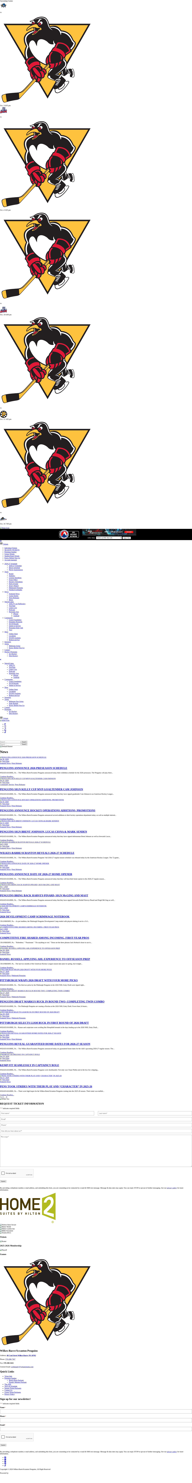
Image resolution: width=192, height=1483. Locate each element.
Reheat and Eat (14, 640)
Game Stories (13, 596)
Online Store (13, 634)
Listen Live (13, 608)
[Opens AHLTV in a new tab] (109, 535)
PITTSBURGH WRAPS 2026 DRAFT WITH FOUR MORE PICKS (39, 980)
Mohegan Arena (14, 646)
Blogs (11, 600)
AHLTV (12, 665)
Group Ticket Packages (12, 1392)
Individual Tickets (10, 548)
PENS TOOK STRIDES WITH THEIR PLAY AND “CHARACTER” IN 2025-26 (46, 1086)
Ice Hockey (13, 654)
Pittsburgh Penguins (16, 588)
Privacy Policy (9, 1394)
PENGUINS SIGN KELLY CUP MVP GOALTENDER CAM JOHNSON (41, 789)
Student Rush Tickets (11, 556)
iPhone (15, 614)
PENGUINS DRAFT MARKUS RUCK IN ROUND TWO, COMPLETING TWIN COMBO (52, 1001)
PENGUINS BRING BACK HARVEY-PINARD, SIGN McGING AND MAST (44, 895)
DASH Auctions (15, 638)
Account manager (10, 560)
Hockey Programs (10, 652)
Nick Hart (5, 761)
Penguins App (14, 612)
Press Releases (14, 598)
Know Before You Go (12, 558)
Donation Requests (15, 622)
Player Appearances (16, 570)
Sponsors (7, 642)
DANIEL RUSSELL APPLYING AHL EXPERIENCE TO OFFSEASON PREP (45, 959)
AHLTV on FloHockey (17, 604)
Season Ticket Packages (12, 1388)
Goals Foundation (15, 620)
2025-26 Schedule (10, 1386)
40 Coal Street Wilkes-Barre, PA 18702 (21, 1355)
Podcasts (12, 610)
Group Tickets (9, 554)
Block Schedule (14, 568)
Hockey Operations (16, 582)
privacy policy (172, 1188)
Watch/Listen (9, 602)
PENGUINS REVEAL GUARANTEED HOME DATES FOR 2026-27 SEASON (45, 1043)
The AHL (7, 1384)
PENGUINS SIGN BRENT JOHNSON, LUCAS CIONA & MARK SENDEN (43, 831)
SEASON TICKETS (11, 550)
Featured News (14, 594)
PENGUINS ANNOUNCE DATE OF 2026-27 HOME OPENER (36, 874)
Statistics (12, 576)
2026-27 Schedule (10, 564)
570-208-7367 (10, 1359)
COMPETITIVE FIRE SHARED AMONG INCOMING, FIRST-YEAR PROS (44, 937)
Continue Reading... (7, 776)
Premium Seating (10, 552)
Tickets (5, 544)
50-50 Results (14, 624)
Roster (11, 574)
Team (6, 572)
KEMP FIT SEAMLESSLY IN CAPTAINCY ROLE (29, 1065)
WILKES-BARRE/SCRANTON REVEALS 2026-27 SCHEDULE (37, 852)
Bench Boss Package (16, 1380)
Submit (3, 1181)
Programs (7, 709)
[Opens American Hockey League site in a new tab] (69, 534)
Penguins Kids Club (16, 628)
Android (16, 616)
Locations (12, 636)
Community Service (7, 784)
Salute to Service (15, 626)
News (6, 592)
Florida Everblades (15, 590)
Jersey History (14, 586)
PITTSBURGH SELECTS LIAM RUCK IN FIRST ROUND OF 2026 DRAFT (44, 1022)
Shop (6, 632)
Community (8, 618)
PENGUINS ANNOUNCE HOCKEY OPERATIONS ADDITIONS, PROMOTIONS (47, 810)
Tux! (10, 630)
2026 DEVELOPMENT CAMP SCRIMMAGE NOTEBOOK (35, 916)
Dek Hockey (13, 656)
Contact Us (8, 1390)
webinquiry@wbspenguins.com (22, 1367)
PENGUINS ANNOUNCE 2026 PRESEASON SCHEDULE (33, 768)
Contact (7, 650)
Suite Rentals (13, 703)
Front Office (13, 580)
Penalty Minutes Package (18, 1382)
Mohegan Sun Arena (16, 701)
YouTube (12, 606)
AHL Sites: (91, 538)
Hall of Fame (13, 584)
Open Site (126, 538)
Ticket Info (8, 1376)
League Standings (15, 578)
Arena (6, 644)
